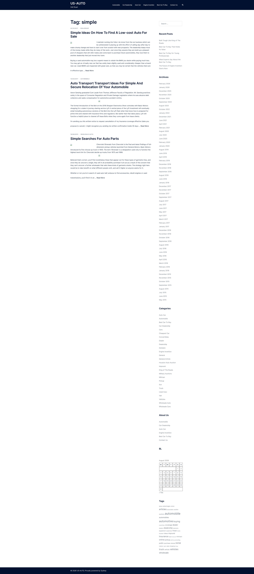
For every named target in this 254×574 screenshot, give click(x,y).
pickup (167, 540)
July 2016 (162, 248)
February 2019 (164, 161)
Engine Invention (148, 5)
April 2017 (163, 216)
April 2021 (163, 124)
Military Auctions (165, 374)
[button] (183, 5)
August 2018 (163, 175)
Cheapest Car (164, 333)
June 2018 (163, 179)
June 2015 (163, 296)
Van (160, 396)
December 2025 (165, 91)
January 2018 (164, 183)
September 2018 (165, 172)
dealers (161, 528)
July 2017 (162, 205)
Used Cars (163, 392)
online (162, 540)
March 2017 (163, 219)
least (170, 536)
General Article (164, 359)
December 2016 (165, 230)
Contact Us (174, 5)
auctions (161, 514)
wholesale (164, 552)
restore (161, 546)
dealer (175, 525)
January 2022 (164, 113)
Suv (160, 385)
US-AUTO (77, 3)
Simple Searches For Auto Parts (94, 139)
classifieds (162, 525)
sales (167, 546)
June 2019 (163, 153)
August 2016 (163, 245)
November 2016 (165, 234)
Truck (161, 388)
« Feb (161, 493)
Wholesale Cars (165, 407)
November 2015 (165, 278)
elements (175, 528)
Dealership (84, 28)
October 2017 (164, 194)
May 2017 (162, 212)
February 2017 (164, 223)
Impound (162, 366)
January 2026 (164, 87)
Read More (89, 71)
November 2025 (165, 95)
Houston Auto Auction (167, 363)
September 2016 (165, 241)
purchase (167, 543)
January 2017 (164, 226)
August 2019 (163, 150)
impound (171, 533)
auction (176, 509)
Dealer (161, 341)
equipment (162, 531)
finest (175, 531)
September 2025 (165, 102)
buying (176, 521)
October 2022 (164, 109)
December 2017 (165, 186)
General (162, 355)
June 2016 (163, 252)
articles (162, 509)
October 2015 (164, 281)
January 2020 (164, 146)
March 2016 (163, 263)
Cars (161, 330)
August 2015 (163, 289)
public (161, 543)
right (165, 546)
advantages (166, 506)
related (173, 543)
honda (178, 531)
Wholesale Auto (87, 134)
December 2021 (165, 117)
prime (172, 540)
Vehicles (162, 399)
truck (161, 549)
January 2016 (164, 271)
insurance (163, 536)
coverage (168, 525)
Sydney (103, 571)
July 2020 (163, 135)
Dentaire (162, 348)
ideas (166, 533)
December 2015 (165, 274)
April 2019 (163, 157)
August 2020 (164, 131)
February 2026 (164, 84)
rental (178, 543)
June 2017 (163, 208)
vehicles (174, 549)
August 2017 (163, 201)
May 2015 (162, 300)
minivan (179, 537)
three (176, 546)
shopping (172, 546)
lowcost (174, 536)
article (172, 506)
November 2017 (165, 190)
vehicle (166, 549)
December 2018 (165, 164)
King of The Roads (166, 370)
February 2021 (164, 128)
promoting (177, 540)
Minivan (162, 377)
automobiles (164, 517)
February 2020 (164, 142)
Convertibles (164, 337)
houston (161, 533)
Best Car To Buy (162, 5)
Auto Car (138, 5)
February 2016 (164, 267)
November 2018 (165, 168)
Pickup (161, 381)
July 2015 (162, 292)
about (160, 506)
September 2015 (165, 285)
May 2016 (162, 256)
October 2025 (164, 98)
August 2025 (164, 106)
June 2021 (163, 120)
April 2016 (163, 259)
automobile (172, 513)
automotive (166, 521)
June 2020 (163, 139)
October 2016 (164, 238)
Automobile (116, 5)
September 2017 (165, 197)
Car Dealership (127, 5)
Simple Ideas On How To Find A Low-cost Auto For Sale (108, 34)
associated (170, 509)
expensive (169, 531)
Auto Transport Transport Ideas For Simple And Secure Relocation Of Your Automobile (106, 85)
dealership (168, 528)
